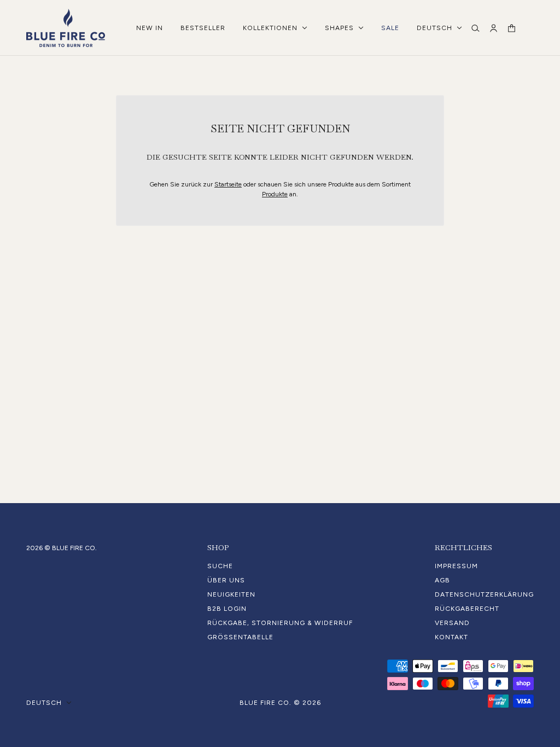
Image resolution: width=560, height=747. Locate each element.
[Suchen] (475, 28)
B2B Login (227, 608)
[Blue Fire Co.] (65, 28)
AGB (442, 580)
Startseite (228, 184)
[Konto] (493, 28)
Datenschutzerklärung (484, 594)
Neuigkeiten (231, 594)
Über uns (226, 580)
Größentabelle (240, 637)
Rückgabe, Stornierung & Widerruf (280, 623)
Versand (452, 623)
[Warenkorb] (511, 28)
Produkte (275, 194)
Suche (220, 566)
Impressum (456, 566)
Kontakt (451, 637)
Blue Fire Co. (265, 703)
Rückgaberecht (467, 608)
